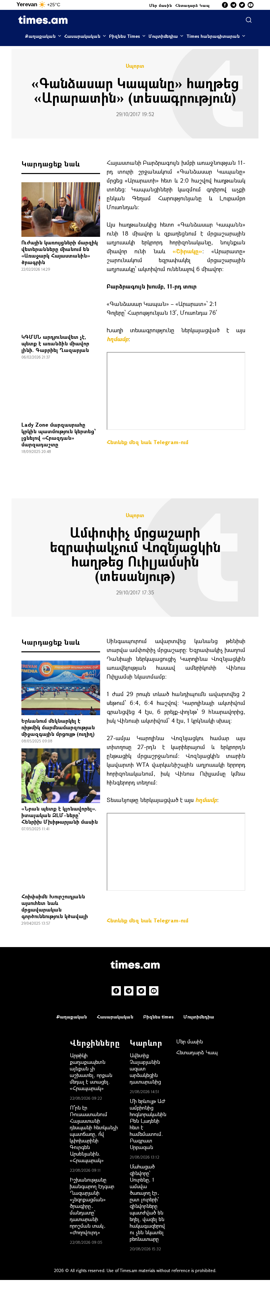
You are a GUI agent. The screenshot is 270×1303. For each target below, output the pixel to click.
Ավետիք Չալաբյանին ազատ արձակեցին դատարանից (145, 1068)
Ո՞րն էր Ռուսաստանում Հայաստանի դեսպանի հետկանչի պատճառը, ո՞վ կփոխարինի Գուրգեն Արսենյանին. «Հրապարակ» (94, 1134)
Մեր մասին (160, 5)
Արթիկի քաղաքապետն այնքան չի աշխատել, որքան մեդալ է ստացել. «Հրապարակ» (91, 1071)
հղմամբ (117, 339)
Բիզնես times (158, 1017)
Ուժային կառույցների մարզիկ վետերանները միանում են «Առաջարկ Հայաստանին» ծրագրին (59, 252)
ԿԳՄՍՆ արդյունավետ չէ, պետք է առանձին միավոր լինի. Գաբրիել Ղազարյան (55, 343)
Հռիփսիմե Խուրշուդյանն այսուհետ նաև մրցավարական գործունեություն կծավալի (54, 906)
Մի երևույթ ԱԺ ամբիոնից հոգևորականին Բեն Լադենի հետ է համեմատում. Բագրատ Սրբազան (148, 1123)
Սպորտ (135, 65)
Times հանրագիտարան (213, 36)
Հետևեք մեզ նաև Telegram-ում (147, 442)
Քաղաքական (40, 36)
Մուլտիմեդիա (163, 36)
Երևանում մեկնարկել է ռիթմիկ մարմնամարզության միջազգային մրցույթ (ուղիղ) (58, 727)
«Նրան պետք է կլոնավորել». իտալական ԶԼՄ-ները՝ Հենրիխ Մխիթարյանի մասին (59, 815)
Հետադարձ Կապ (192, 5)
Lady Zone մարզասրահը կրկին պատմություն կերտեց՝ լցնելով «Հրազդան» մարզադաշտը (58, 434)
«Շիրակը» (187, 251)
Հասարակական (82, 36)
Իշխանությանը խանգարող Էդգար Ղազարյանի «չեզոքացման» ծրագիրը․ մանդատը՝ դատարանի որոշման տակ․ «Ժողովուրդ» (92, 1206)
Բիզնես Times (124, 36)
